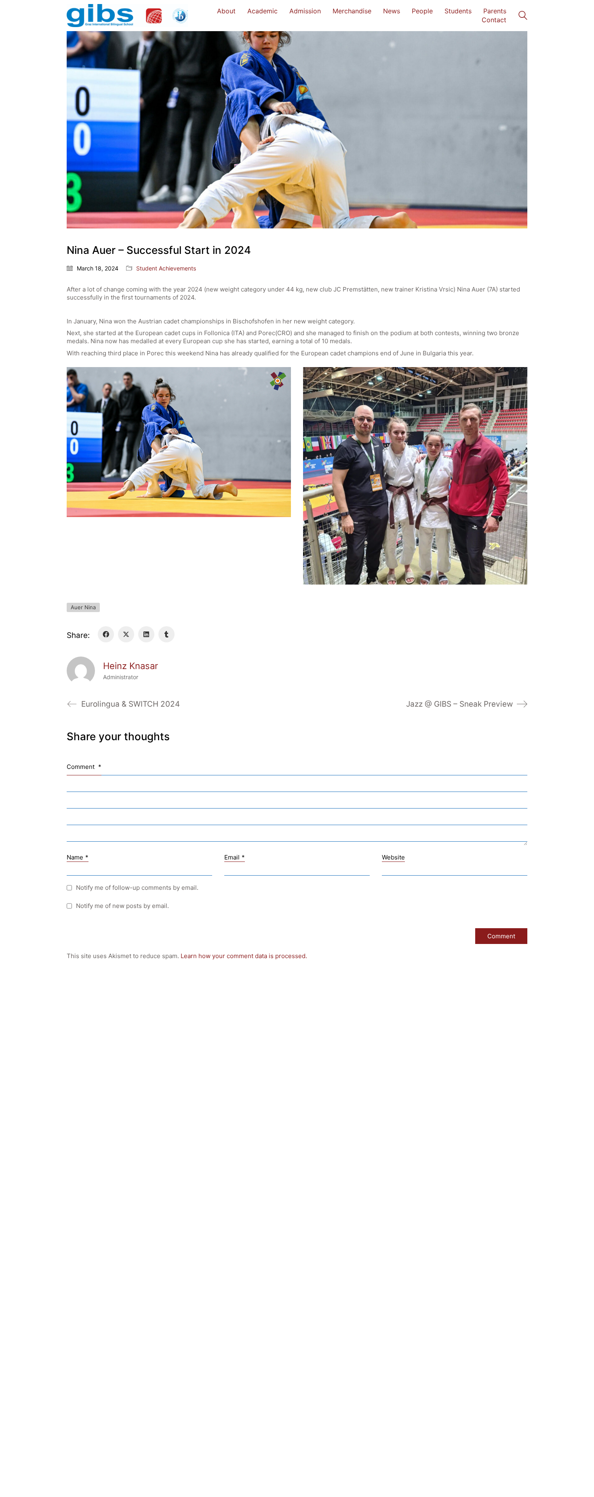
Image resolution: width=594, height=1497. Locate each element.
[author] (81, 671)
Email (234, 857)
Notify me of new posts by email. (122, 906)
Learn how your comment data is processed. (244, 956)
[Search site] (522, 16)
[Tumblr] (166, 634)
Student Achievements (166, 268)
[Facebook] (106, 634)
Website (393, 857)
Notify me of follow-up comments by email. (137, 887)
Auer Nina (83, 607)
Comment (84, 767)
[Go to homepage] (127, 15)
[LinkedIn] (146, 634)
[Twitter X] (126, 634)
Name (77, 857)
